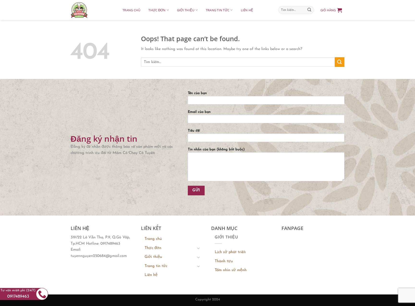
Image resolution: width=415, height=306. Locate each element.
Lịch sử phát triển (230, 252)
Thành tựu (224, 261)
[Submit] (309, 10)
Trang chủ (131, 10)
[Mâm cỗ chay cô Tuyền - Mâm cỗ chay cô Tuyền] (92, 10)
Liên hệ (247, 10)
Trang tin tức (217, 10)
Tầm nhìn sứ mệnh (231, 270)
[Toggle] (198, 248)
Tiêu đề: (194, 131)
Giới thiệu (186, 10)
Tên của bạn (197, 93)
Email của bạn (199, 112)
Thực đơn (156, 10)
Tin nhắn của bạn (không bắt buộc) (216, 149)
